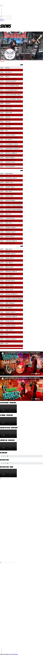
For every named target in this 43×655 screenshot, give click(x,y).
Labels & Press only (5, 14)
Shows (3, 10)
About (3, 8)
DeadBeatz (1, 1)
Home (3, 7)
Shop (3, 12)
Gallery (3, 11)
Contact (3, 13)
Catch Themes (16, 654)
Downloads (4, 9)
